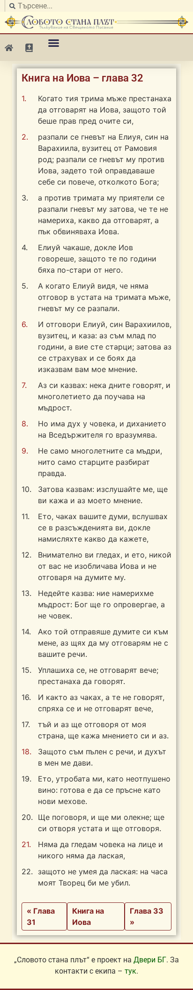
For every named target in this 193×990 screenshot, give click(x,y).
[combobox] (96, 6)
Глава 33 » (146, 916)
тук (130, 971)
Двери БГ (150, 959)
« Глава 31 (41, 916)
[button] (54, 43)
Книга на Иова (88, 916)
